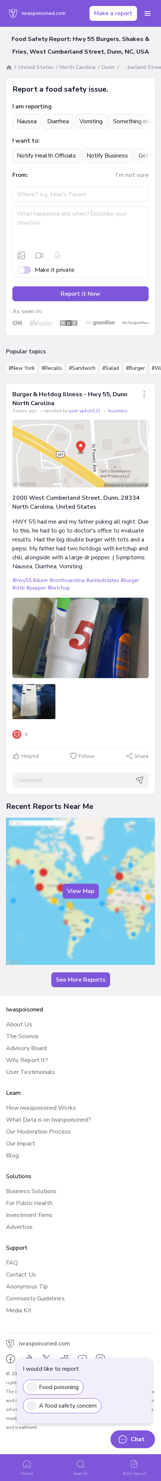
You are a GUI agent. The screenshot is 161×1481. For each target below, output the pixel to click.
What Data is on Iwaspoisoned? (48, 1120)
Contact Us (21, 1275)
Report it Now (80, 294)
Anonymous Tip (27, 1287)
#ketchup (59, 587)
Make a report (113, 13)
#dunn (40, 580)
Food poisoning (59, 1387)
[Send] (139, 780)
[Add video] (39, 255)
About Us (19, 1024)
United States (36, 67)
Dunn (108, 67)
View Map (80, 891)
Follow (87, 756)
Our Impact (20, 1144)
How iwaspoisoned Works (41, 1108)
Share (141, 756)
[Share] (144, 394)
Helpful (30, 756)
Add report (134, 1474)
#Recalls (52, 368)
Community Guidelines (35, 1298)
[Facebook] (10, 1358)
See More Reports (81, 980)
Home (27, 1474)
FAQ (12, 1263)
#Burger (135, 368)
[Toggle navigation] (147, 13)
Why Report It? (27, 1060)
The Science (22, 1036)
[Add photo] (21, 255)
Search (80, 1474)
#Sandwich (82, 368)
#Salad (110, 368)
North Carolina (77, 67)
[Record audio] (57, 255)
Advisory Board (26, 1048)
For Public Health (29, 1203)
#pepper (36, 587)
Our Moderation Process (38, 1132)
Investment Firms (29, 1215)
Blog (12, 1155)
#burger (130, 580)
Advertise (19, 1227)
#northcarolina (66, 580)
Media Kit (18, 1310)
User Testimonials (30, 1072)
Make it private (55, 270)
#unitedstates (102, 580)
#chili (18, 587)
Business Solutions (31, 1191)
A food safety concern (68, 1406)
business (118, 411)
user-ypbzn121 (85, 411)
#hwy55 (21, 580)
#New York (22, 368)
